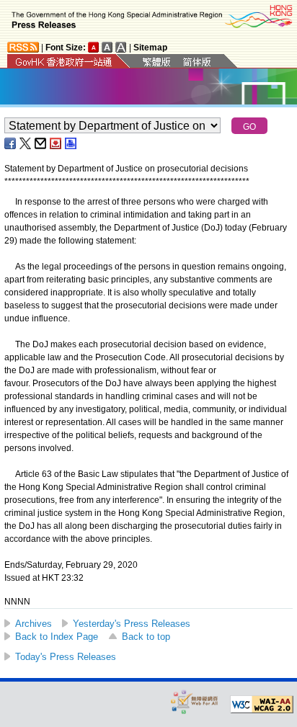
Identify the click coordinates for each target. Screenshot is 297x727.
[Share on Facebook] (10, 143)
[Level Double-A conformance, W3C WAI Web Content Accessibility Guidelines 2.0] (261, 704)
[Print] (71, 143)
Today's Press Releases (65, 656)
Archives (33, 623)
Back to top (146, 636)
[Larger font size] (107, 47)
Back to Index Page (56, 636)
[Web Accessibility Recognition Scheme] (195, 701)
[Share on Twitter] (25, 143)
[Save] (56, 143)
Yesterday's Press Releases (131, 623)
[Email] (41, 143)
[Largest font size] (121, 47)
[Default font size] (93, 47)
